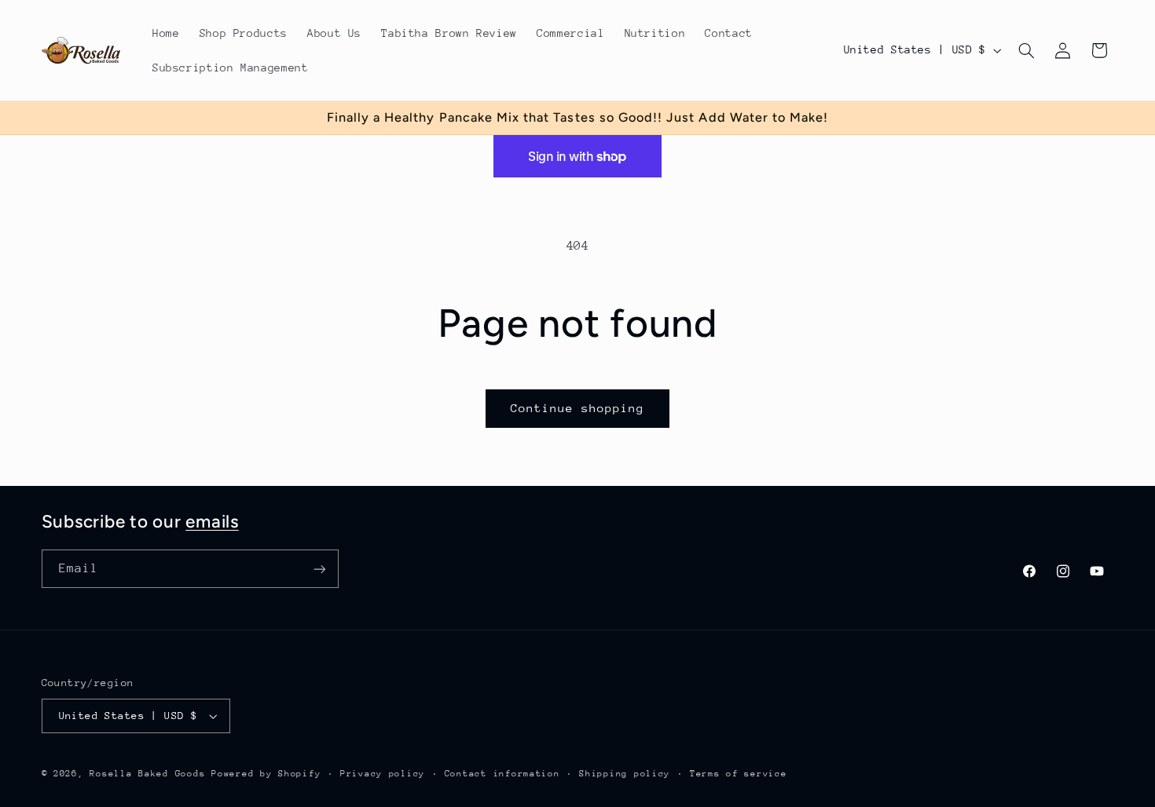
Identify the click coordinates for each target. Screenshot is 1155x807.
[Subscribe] (319, 569)
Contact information (502, 774)
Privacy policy (382, 774)
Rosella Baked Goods (147, 774)
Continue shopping (578, 407)
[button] (1026, 50)
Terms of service (738, 774)
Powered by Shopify (266, 774)
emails (212, 521)
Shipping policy (624, 774)
